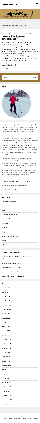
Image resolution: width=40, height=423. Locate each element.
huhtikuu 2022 (6, 344)
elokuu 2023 (6, 296)
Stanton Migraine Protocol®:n (19, 145)
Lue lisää (5, 68)
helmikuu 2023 (6, 305)
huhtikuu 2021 (6, 395)
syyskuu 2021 (6, 374)
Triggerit (4, 232)
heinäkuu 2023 (6, 301)
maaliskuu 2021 (7, 400)
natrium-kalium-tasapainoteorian (12, 143)
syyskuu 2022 (6, 326)
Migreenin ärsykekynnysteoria (11, 272)
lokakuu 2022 (6, 322)
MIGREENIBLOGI (10, 4)
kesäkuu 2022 (6, 335)
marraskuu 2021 (7, 365)
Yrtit (3, 244)
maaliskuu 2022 (7, 348)
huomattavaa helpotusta (27, 147)
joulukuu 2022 (6, 313)
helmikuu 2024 (6, 288)
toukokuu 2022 (6, 339)
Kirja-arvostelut (7, 206)
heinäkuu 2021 (6, 382)
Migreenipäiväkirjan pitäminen (11, 267)
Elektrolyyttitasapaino (9, 201)
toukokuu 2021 (6, 391)
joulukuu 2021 (6, 361)
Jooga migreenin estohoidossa (11, 263)
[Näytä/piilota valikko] (37, 4)
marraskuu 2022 (7, 318)
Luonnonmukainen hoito (9, 34)
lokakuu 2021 (6, 369)
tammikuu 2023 (7, 309)
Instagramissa (26, 181)
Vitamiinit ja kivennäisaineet (26, 34)
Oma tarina (5, 223)
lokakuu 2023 (6, 292)
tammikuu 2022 (7, 357)
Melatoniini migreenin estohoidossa (13, 37)
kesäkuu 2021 (6, 387)
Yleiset (4, 240)
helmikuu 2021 (6, 404)
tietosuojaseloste (13, 190)
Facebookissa (15, 181)
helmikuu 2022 (6, 352)
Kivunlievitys (6, 210)
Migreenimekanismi (8, 219)
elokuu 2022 (6, 331)
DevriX (36, 418)
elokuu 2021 (6, 378)
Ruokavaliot (5, 227)
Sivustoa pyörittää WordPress (11, 418)
